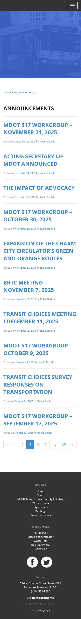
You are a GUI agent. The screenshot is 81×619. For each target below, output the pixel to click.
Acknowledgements (40, 598)
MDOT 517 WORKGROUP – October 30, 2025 (37, 215)
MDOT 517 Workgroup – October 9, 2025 (37, 349)
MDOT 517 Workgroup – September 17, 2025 (37, 419)
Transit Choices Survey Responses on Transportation (37, 384)
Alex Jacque (44, 610)
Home (7, 92)
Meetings (40, 511)
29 (64, 444)
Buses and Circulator (40, 537)
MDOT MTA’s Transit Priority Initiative (40, 499)
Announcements (24, 92)
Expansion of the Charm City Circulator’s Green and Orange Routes (39, 251)
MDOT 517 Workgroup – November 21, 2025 (37, 128)
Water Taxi (40, 541)
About (40, 495)
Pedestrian (40, 549)
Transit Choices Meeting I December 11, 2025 (39, 317)
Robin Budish (47, 141)
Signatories (41, 507)
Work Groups (40, 503)
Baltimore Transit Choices (40, 39)
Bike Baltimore (40, 545)
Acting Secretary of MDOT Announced (33, 160)
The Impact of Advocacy (39, 187)
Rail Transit (40, 533)
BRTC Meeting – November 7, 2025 (28, 286)
